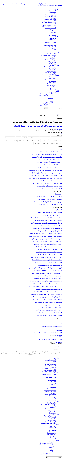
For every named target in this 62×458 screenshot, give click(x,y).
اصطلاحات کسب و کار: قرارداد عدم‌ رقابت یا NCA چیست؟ (47, 299)
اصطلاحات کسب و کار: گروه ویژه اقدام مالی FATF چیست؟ (47, 260)
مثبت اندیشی (52, 51)
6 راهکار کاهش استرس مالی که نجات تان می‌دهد (50, 249)
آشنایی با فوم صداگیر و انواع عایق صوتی (52, 326)
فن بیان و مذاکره (51, 46)
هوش (54, 49)
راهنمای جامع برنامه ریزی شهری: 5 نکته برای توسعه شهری (47, 244)
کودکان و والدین (52, 35)
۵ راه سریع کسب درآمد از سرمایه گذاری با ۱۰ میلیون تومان (47, 270)
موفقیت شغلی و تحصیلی (50, 40)
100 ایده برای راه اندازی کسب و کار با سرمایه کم (50, 254)
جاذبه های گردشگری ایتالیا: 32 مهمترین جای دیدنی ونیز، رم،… (46, 159)
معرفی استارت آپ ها (50, 15)
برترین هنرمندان (52, 82)
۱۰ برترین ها (53, 88)
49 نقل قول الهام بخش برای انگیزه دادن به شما (50, 204)
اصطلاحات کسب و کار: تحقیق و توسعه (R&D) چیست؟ (48, 212)
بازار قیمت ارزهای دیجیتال (46, 93)
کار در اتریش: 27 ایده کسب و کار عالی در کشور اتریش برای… (46, 223)
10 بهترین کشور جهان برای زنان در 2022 (52, 188)
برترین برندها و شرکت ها (50, 79)
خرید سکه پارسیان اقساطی (39, 143)
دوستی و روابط (52, 29)
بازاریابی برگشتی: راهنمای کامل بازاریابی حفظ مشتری (48, 262)
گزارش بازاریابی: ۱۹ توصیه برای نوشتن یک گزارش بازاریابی (47, 241)
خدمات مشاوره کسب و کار (56, 137)
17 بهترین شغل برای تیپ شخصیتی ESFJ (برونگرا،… (49, 289)
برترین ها (57, 75)
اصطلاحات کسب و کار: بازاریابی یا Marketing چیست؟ (48, 315)
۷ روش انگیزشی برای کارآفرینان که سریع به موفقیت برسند (47, 273)
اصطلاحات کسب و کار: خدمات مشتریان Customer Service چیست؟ (45, 236)
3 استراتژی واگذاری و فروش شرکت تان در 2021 (50, 231)
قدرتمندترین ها (52, 81)
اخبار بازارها (53, 96)
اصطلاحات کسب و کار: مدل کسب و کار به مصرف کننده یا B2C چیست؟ (44, 217)
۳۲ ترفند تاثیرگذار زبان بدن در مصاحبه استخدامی (50, 312)
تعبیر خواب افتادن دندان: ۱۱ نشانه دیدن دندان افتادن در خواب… (46, 183)
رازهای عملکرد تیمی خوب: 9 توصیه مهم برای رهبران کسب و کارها (45, 286)
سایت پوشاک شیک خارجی (33, 137)
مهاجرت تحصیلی (52, 69)
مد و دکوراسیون (52, 30)
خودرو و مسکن (49, 102)
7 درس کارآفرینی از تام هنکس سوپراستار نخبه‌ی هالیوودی (47, 278)
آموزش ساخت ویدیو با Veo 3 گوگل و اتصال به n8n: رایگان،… (47, 201)
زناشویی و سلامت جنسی (49, 33)
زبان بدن (54, 48)
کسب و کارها (46, 104)
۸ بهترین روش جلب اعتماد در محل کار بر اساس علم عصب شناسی (45, 275)
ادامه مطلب (59, 133)
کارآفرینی (53, 18)
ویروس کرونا (52, 63)
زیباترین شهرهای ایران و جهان (48, 73)
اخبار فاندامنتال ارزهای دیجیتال (45, 95)
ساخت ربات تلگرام (57, 140)
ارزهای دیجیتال (52, 92)
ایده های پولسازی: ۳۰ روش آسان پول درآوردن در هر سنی (47, 228)
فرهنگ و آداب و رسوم (50, 72)
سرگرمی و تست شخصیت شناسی (47, 26)
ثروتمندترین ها (52, 76)
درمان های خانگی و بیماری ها (48, 55)
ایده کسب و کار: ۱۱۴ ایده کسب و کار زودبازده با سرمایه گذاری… (45, 297)
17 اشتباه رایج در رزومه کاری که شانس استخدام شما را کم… (46, 283)
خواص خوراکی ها (51, 53)
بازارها (57, 91)
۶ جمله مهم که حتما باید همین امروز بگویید (51, 307)
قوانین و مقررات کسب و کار (49, 22)
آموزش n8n (24, 137)
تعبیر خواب (53, 32)
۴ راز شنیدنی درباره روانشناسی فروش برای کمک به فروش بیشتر (45, 267)
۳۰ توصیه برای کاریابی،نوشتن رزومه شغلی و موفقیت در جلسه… (45, 304)
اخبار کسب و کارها (42, 105)
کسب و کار (56, 9)
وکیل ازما (50, 140)
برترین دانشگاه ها (51, 83)
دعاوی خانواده (21, 140)
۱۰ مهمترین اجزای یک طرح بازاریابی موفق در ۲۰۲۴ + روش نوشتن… (45, 246)
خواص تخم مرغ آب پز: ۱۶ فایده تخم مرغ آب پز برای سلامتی (47, 157)
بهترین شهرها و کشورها (50, 66)
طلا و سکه (50, 98)
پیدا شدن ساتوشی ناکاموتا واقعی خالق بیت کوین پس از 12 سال (38, 126)
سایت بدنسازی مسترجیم (44, 137)
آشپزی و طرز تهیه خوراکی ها (49, 25)
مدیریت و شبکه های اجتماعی (48, 19)
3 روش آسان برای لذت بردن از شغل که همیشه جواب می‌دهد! (46, 294)
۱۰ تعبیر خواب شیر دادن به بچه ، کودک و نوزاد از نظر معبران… (46, 180)
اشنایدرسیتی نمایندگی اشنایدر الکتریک (32, 140)
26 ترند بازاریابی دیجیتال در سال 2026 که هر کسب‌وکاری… (47, 332)
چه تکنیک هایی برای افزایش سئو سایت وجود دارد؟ (49, 196)
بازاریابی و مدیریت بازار (50, 20)
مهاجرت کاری (52, 68)
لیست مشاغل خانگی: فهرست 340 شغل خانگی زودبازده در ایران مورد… (44, 151)
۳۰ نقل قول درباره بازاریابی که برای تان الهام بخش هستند (47, 291)
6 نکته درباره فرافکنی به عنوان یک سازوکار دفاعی (49, 199)
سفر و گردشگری (54, 65)
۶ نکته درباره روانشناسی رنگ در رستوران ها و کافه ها (48, 220)
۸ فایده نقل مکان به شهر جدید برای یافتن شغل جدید (49, 252)
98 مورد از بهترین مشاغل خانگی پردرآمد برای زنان (49, 186)
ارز (52, 99)
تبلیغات (57, 346)
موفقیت (57, 36)
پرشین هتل (18, 137)
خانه (58, 8)
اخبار (61, 323)
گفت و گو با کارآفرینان (50, 10)
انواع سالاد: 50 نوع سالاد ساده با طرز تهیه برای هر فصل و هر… (46, 154)
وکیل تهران (6, 140)
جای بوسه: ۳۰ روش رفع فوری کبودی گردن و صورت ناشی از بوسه (45, 178)
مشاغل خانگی (52, 12)
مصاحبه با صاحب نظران (50, 45)
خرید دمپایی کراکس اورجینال (55, 143)
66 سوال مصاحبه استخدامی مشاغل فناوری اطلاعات (49, 310)
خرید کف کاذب (44, 140)
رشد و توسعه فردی (51, 39)
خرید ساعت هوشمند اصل (10, 137)
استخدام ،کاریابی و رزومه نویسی (48, 13)
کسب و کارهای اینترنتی (50, 16)
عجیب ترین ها (52, 78)
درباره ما (57, 347)
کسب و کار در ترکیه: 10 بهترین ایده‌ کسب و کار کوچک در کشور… (45, 257)
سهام (51, 101)
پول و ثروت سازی (51, 43)
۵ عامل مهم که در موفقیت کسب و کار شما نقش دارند (48, 302)
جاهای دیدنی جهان (51, 71)
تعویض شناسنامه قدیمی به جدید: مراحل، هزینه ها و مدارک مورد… (45, 175)
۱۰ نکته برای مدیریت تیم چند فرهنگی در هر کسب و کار (48, 225)
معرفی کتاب (53, 38)
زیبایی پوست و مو (51, 56)
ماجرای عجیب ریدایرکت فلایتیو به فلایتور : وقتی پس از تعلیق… (46, 238)
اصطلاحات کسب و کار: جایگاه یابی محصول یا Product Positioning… (45, 233)
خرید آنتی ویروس (13, 140)
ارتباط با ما (56, 349)
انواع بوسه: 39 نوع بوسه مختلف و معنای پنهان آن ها (49, 167)
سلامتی (57, 52)
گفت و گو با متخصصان (50, 28)
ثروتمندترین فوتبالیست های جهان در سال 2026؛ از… (49, 339)
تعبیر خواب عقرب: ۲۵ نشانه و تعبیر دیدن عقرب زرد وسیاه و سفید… (45, 170)
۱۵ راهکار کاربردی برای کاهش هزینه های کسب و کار (49, 215)
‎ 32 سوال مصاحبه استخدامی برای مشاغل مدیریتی (49, 265)
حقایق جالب (53, 86)
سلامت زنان (53, 62)
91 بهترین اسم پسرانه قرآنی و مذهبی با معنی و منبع (49, 162)
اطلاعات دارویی (52, 61)
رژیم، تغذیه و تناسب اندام (49, 59)
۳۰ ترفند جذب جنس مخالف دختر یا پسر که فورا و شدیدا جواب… (46, 172)
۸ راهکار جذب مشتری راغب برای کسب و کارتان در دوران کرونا (46, 281)
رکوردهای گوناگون (51, 85)
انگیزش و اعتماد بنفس (50, 42)
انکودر (47, 143)
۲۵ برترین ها (53, 89)
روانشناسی (53, 58)
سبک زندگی (56, 23)
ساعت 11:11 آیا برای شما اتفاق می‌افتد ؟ (52, 165)
